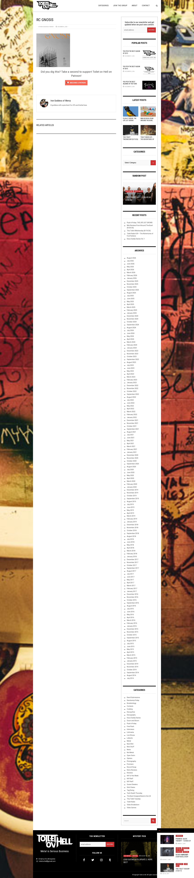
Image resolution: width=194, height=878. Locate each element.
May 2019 (130, 510)
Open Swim (131, 755)
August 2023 (131, 362)
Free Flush (130, 726)
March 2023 (131, 377)
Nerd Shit (130, 744)
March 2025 (131, 307)
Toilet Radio (138, 191)
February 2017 (132, 588)
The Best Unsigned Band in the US (139, 796)
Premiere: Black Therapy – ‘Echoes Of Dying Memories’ (183, 841)
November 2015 (132, 632)
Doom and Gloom (133, 720)
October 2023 (132, 356)
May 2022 (130, 406)
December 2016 (132, 594)
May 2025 (130, 301)
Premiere (179, 836)
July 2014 (130, 678)
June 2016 (130, 612)
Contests (130, 706)
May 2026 (130, 267)
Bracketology (131, 703)
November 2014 (132, 667)
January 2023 (132, 382)
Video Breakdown (133, 805)
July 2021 (130, 435)
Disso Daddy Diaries (134, 718)
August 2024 (131, 327)
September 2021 (133, 429)
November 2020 (132, 458)
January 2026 (132, 278)
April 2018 (130, 548)
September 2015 (133, 638)
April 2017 (130, 583)
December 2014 (132, 664)
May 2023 (130, 371)
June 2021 (130, 438)
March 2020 (131, 481)
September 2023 (133, 359)
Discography (131, 715)
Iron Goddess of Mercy (47, 26)
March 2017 (131, 585)
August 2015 (131, 641)
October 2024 (132, 322)
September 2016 (133, 603)
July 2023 (130, 365)
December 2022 (132, 385)
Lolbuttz (130, 738)
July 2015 (130, 643)
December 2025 (132, 281)
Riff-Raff (130, 781)
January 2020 (132, 487)
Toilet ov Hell (142, 875)
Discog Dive (131, 712)
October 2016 (132, 600)
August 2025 (131, 293)
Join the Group (120, 5)
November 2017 (132, 562)
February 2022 (132, 414)
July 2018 (130, 539)
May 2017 (130, 580)
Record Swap (131, 767)
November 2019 (132, 493)
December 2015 (132, 629)
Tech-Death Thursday (134, 793)
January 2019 (132, 522)
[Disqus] (76, 166)
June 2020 (130, 472)
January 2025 (132, 313)
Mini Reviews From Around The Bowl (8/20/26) (147, 120)
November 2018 (132, 527)
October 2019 (132, 496)
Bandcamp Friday (133, 700)
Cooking (130, 709)
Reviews (186, 852)
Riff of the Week (132, 776)
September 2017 (133, 568)
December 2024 (132, 316)
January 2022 (132, 417)
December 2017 (132, 559)
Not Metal (180, 850)
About (134, 5)
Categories (103, 5)
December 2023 (132, 351)
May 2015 (130, 649)
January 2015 (132, 661)
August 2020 (131, 467)
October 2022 (132, 391)
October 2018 (132, 530)
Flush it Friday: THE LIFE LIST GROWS (139, 222)
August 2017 (131, 571)
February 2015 (132, 658)
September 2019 (133, 498)
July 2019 (130, 504)
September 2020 (133, 464)
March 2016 (131, 620)
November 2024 (132, 319)
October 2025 (132, 287)
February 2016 (132, 623)
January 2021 (132, 452)
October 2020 (132, 461)
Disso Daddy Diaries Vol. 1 (136, 239)
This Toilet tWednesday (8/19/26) (139, 231)
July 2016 (130, 609)
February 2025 (132, 310)
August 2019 (131, 501)
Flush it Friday (131, 723)
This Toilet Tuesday (134, 799)
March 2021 (131, 446)
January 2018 (132, 556)
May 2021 (130, 440)
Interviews (129, 191)
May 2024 (130, 336)
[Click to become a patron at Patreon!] (76, 83)
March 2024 (131, 342)
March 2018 (131, 551)
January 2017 (132, 591)
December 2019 (132, 490)
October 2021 (132, 426)
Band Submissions (133, 697)
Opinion (179, 852)
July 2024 (130, 330)
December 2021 (132, 420)
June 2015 (130, 646)
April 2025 (130, 304)
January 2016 (132, 626)
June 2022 (130, 403)
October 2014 (132, 670)
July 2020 (130, 469)
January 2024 (132, 348)
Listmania (130, 732)
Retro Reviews (132, 770)
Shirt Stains (131, 787)
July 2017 (130, 574)
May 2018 (130, 545)
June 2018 (130, 542)
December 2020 (132, 455)
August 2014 (131, 675)
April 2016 (130, 617)
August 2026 (131, 258)
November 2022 (132, 388)
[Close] (159, 830)
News (129, 749)
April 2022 (130, 409)
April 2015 (130, 652)
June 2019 (130, 507)
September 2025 (133, 290)
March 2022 (131, 411)
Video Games (131, 807)
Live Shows (131, 735)
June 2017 (130, 577)
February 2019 (132, 519)
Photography (131, 761)
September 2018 (133, 533)
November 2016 (132, 597)
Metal (178, 848)
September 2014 (133, 672)
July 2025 (130, 296)
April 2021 (130, 443)
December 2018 (132, 525)
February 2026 (132, 275)
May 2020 (130, 475)
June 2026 (130, 264)
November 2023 (132, 354)
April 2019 (130, 513)
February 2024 (132, 345)
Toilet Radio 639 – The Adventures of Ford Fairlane (147, 139)
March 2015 (131, 655)
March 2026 (131, 272)
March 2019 (131, 516)
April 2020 (130, 478)
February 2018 (132, 554)
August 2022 (131, 397)
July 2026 (130, 261)
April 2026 (130, 269)
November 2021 (132, 423)
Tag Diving (130, 790)
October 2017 (132, 565)
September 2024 (133, 325)
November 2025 (132, 284)
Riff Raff (130, 778)
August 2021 (131, 432)
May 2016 (130, 614)
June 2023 (130, 368)
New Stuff (185, 848)
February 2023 (132, 380)
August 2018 (131, 536)
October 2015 (132, 635)
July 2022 (130, 400)
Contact (146, 5)
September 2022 (133, 394)
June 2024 (130, 333)
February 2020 (132, 484)
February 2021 (132, 449)
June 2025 (130, 298)
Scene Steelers (132, 784)
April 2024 (130, 339)
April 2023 (130, 374)
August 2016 (131, 606)
